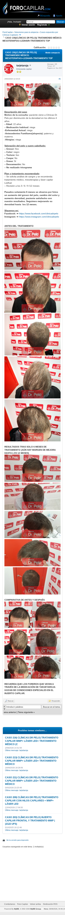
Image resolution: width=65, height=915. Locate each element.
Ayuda (59, 15)
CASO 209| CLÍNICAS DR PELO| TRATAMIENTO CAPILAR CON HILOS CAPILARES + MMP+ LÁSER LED (31, 800)
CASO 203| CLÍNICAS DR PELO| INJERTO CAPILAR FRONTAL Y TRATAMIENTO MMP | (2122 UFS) (30, 820)
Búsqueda (45, 15)
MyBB (16, 909)
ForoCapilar (8, 32)
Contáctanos (9, 904)
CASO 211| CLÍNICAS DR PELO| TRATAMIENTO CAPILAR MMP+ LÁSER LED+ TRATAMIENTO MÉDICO (31, 780)
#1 (60, 79)
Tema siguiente (25, 712)
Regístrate (42, 25)
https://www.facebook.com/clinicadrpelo (38, 213)
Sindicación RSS (50, 904)
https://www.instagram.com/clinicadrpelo (39, 216)
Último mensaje (11, 750)
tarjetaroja (22, 65)
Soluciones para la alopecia (26, 32)
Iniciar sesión (28, 25)
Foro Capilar (22, 904)
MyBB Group (35, 909)
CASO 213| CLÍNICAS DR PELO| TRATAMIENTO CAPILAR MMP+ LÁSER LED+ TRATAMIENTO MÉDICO (31, 760)
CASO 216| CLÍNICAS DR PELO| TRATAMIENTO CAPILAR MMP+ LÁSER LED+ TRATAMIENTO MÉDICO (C (31, 741)
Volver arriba (35, 904)
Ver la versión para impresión (17, 840)
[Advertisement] (36, 872)
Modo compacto (52, 53)
